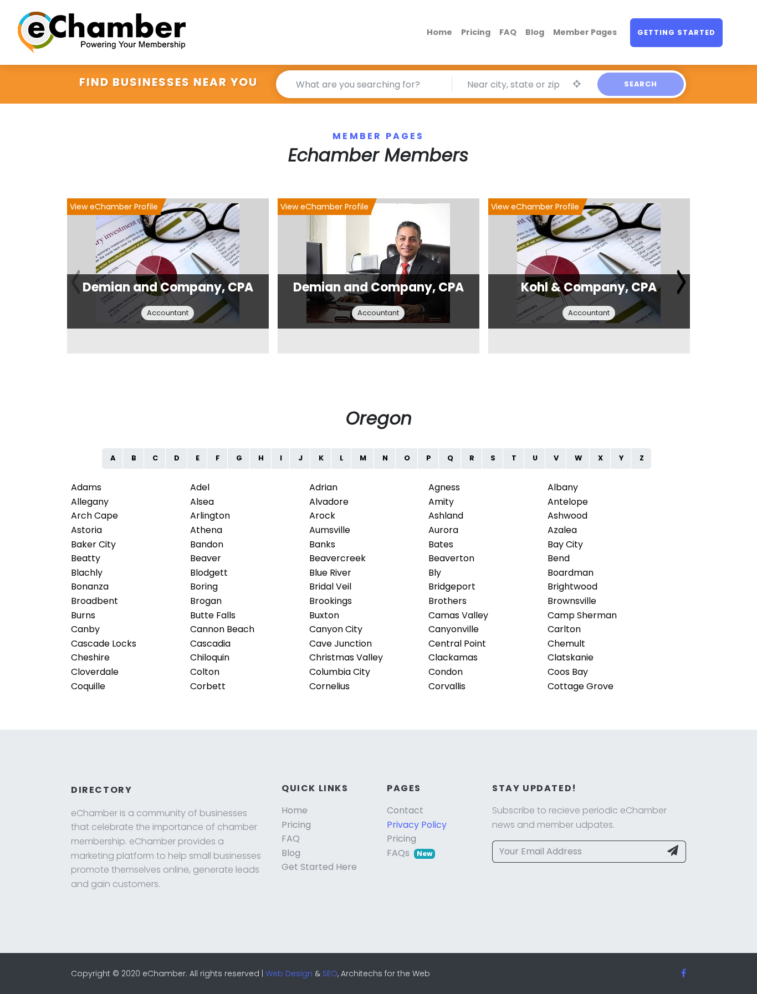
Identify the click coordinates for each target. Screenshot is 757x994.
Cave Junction (340, 643)
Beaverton (451, 558)
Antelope (568, 501)
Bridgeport (451, 586)
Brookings (330, 601)
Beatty (85, 558)
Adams (86, 487)
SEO (330, 973)
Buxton (324, 615)
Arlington (210, 515)
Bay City (565, 544)
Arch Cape (94, 515)
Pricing (475, 32)
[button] (681, 282)
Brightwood (572, 586)
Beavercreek (337, 558)
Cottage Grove (580, 686)
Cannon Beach (222, 629)
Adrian (323, 487)
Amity (441, 501)
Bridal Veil (330, 586)
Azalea (562, 530)
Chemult (566, 643)
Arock (322, 515)
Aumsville (329, 530)
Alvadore (329, 501)
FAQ (507, 32)
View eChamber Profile (114, 206)
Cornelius (329, 686)
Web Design (289, 973)
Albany (563, 487)
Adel (199, 487)
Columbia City (339, 671)
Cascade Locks (103, 643)
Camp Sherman (582, 615)
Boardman (571, 572)
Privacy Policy (417, 824)
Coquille (88, 686)
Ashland (445, 515)
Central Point (457, 643)
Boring (204, 586)
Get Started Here (319, 866)
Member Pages (585, 32)
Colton (204, 671)
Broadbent (94, 601)
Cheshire (90, 657)
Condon (445, 671)
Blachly (87, 572)
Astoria (86, 530)
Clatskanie (571, 657)
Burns (83, 615)
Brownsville (572, 601)
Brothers (447, 601)
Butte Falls (213, 615)
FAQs (409, 853)
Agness (444, 487)
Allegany (90, 501)
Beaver (205, 558)
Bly (434, 572)
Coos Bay (568, 671)
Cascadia (210, 643)
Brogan (206, 601)
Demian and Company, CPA (168, 287)
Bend (559, 558)
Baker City (93, 544)
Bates (440, 544)
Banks (322, 544)
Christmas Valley (346, 657)
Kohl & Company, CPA (589, 287)
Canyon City (335, 629)
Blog (534, 32)
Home (439, 32)
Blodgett (209, 572)
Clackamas (453, 657)
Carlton (564, 629)
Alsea (202, 501)
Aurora (443, 530)
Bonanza (90, 586)
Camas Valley (458, 615)
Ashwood (567, 515)
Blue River (330, 572)
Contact (405, 810)
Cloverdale (95, 671)
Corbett (208, 686)
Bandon (206, 544)
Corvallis (447, 686)
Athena (206, 530)
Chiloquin (209, 657)
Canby (85, 629)
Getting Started (676, 32)
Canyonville (453, 629)
